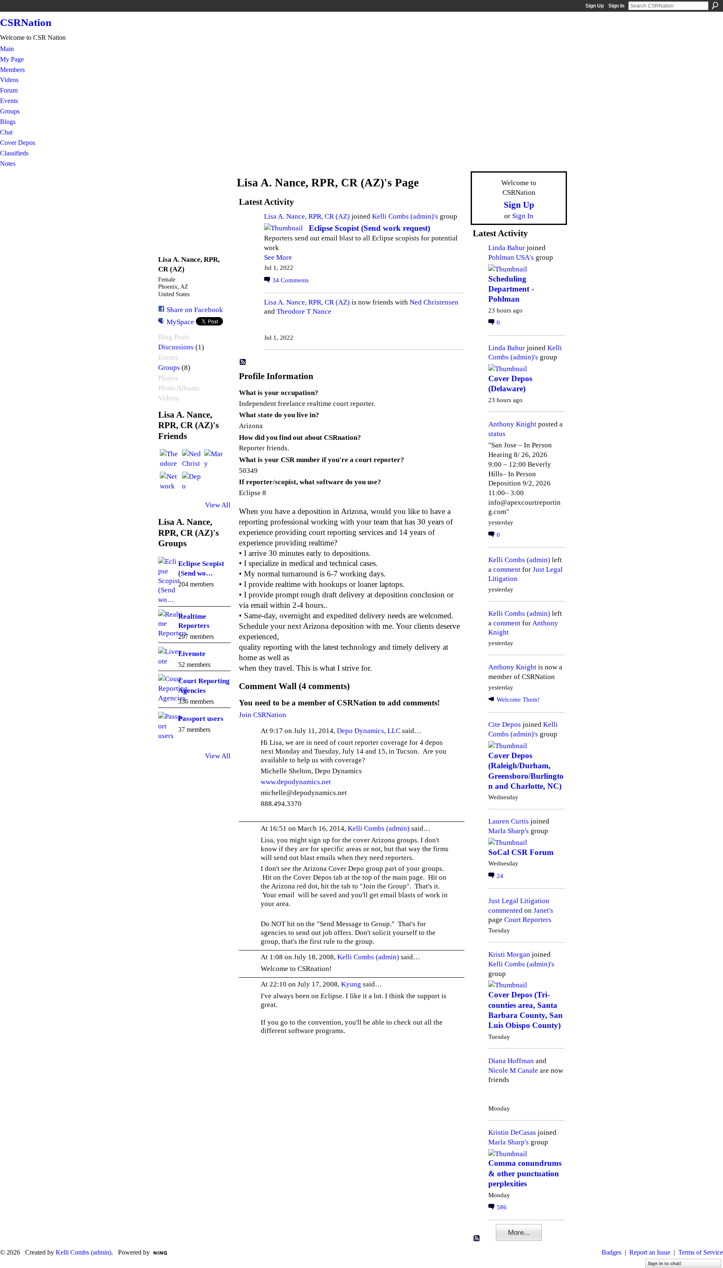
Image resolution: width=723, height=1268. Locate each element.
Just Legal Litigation (518, 900)
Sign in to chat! (665, 1263)
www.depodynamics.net (296, 781)
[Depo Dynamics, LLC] (192, 482)
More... (519, 1232)
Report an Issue (649, 1252)
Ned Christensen (434, 302)
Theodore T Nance (304, 311)
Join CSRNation (262, 714)
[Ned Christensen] (192, 459)
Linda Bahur (506, 247)
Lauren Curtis (508, 821)
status (496, 433)
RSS (243, 362)
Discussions (176, 347)
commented (505, 910)
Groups (169, 368)
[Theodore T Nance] (170, 459)
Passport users (200, 718)
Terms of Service (700, 1252)
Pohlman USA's (511, 257)
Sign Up (594, 6)
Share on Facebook (195, 309)
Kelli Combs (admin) (379, 828)
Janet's (543, 910)
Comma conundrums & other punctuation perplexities (524, 1173)
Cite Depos (504, 724)
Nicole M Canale (513, 1070)
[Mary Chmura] (214, 459)
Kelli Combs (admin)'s (405, 216)
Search (715, 5)
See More (278, 257)
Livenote (191, 653)
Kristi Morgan (509, 954)
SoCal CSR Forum (521, 852)
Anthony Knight (512, 424)
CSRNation (25, 22)
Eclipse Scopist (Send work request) (369, 228)
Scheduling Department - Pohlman (511, 289)
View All (218, 505)
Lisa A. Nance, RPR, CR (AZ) (307, 216)
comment (506, 569)
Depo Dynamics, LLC (368, 730)
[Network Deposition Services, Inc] (170, 482)
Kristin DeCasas (512, 1132)
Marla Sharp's (508, 830)
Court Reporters (527, 919)
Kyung (351, 984)
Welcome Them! (518, 699)
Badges (611, 1252)
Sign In (616, 6)
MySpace (180, 322)
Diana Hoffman (511, 1060)
